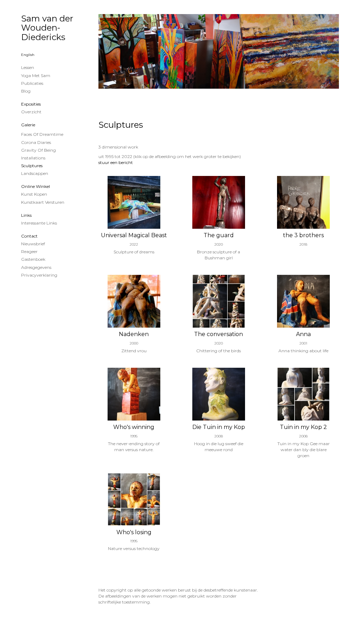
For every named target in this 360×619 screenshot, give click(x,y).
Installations (33, 157)
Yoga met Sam (35, 75)
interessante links (39, 223)
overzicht (31, 111)
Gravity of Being (38, 150)
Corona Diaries (36, 142)
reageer (29, 251)
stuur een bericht (115, 162)
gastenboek (33, 259)
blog (26, 91)
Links (26, 215)
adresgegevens (36, 267)
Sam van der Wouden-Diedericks (47, 27)
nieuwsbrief (33, 243)
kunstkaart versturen (42, 202)
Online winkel (35, 186)
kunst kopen (34, 194)
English (27, 54)
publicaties (32, 83)
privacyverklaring (39, 275)
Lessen (27, 67)
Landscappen (34, 173)
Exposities (31, 104)
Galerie (28, 124)
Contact (29, 236)
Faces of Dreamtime (42, 134)
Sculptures (32, 165)
